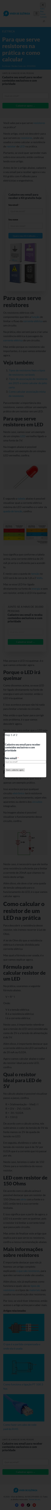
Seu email (12, 758)
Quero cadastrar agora (15, 770)
